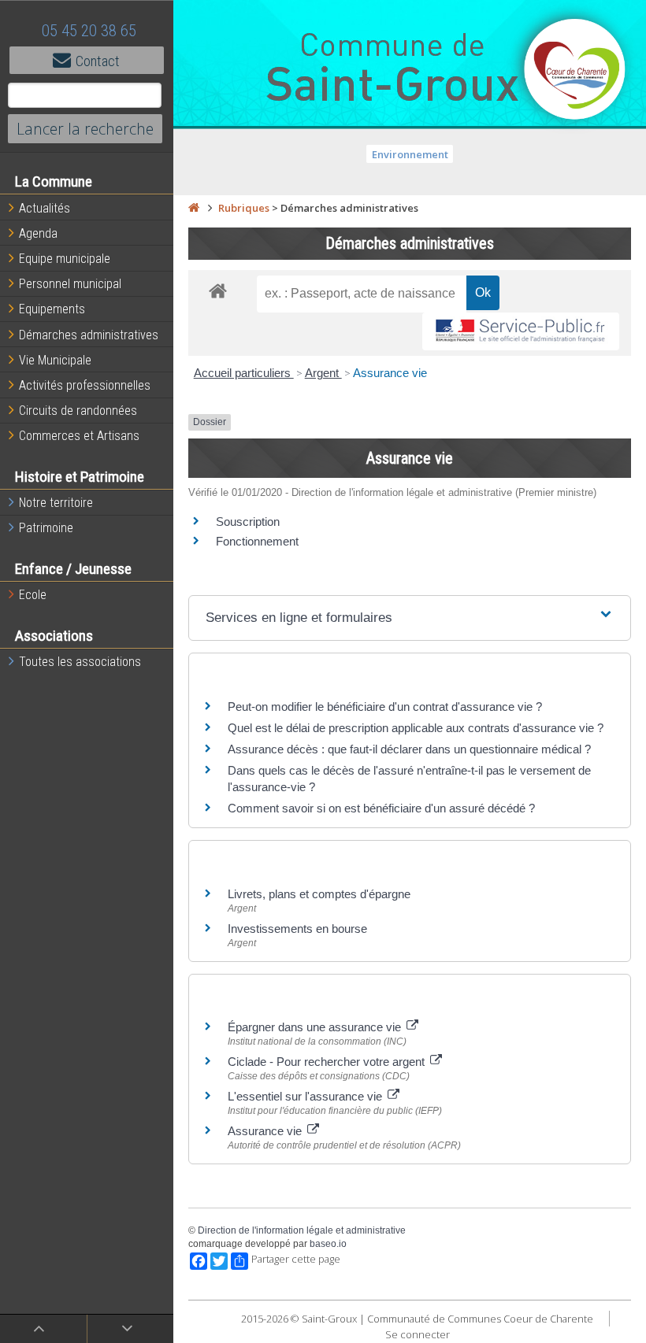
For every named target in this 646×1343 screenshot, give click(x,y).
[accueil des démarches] (218, 290)
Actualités (44, 208)
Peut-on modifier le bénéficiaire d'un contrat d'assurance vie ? (385, 706)
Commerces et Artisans (79, 435)
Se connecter (417, 1334)
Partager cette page (295, 1259)
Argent (323, 372)
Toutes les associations (80, 661)
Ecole (32, 594)
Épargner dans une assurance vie (316, 1027)
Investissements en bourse (297, 928)
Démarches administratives (88, 334)
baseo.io (328, 1243)
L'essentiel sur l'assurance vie (306, 1096)
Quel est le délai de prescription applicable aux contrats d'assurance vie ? (415, 727)
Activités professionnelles (84, 385)
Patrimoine (46, 527)
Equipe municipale (64, 258)
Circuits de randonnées (78, 410)
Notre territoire (56, 502)
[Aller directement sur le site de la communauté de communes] (575, 71)
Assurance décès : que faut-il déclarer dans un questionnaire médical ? (409, 749)
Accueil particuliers (244, 372)
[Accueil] (193, 208)
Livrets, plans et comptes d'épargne (319, 894)
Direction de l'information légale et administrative (302, 1230)
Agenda (38, 233)
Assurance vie (390, 372)
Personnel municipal (70, 283)
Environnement (410, 154)
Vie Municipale (55, 360)
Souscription (248, 521)
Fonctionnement (257, 541)
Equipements (52, 309)
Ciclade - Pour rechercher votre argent (328, 1061)
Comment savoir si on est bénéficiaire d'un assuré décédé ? (381, 808)
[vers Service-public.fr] (520, 332)
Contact (98, 61)
